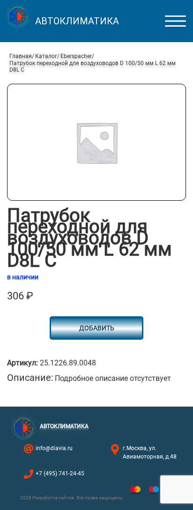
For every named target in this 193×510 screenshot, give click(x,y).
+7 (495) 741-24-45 (60, 473)
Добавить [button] (96, 328)
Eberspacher (76, 56)
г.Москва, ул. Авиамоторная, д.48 (150, 452)
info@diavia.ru (54, 448)
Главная (20, 56)
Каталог (46, 56)
